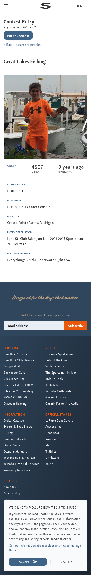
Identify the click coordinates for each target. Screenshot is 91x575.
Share (11, 165)
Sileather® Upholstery (19, 391)
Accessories (53, 426)
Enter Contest (18, 35)
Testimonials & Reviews (20, 457)
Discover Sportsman (59, 354)
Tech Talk (52, 385)
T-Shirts (51, 451)
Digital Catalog (14, 420)
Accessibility (12, 493)
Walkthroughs (55, 366)
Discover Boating (15, 403)
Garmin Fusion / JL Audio (62, 403)
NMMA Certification (17, 397)
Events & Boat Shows (18, 426)
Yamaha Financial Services (21, 464)
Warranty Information (18, 470)
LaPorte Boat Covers (59, 420)
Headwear (52, 433)
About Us (10, 487)
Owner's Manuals (15, 451)
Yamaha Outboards (58, 391)
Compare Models (15, 439)
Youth (49, 464)
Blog (7, 499)
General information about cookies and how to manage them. (45, 547)
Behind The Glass (57, 360)
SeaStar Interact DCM (18, 385)
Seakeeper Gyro (14, 372)
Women (51, 439)
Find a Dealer (12, 445)
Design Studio (13, 366)
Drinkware (53, 457)
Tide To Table (55, 379)
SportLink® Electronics (19, 360)
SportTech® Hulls (15, 354)
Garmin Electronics (58, 397)
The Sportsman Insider (61, 372)
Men (48, 445)
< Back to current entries (22, 44)
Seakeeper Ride (14, 379)
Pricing (8, 433)
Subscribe (76, 325)
